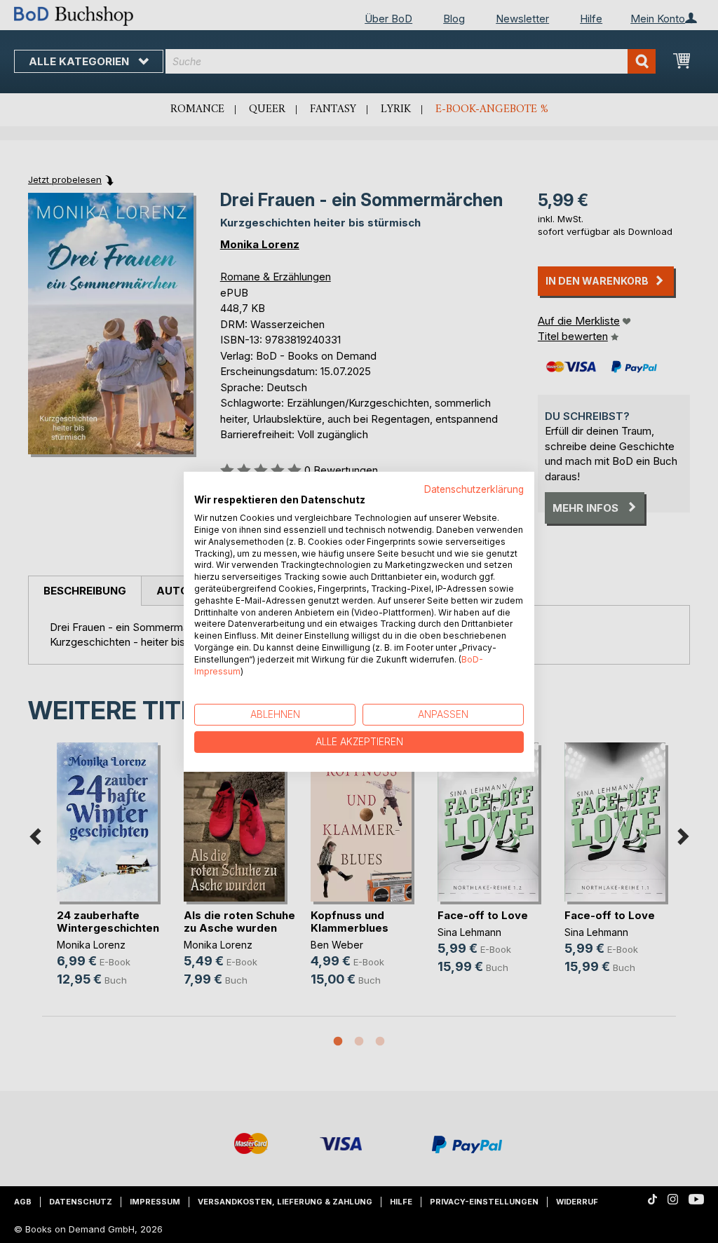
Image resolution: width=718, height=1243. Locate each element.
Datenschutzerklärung (474, 488)
